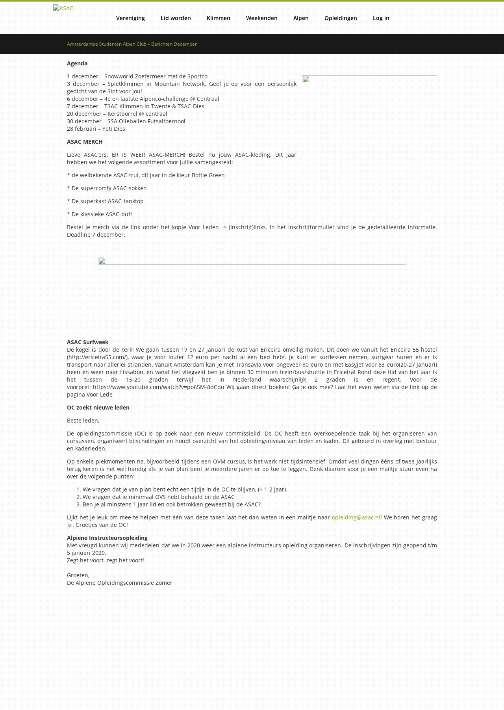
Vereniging (130, 18)
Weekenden (262, 18)
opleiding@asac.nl (356, 517)
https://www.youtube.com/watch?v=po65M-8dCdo (158, 387)
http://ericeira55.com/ (97, 357)
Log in (381, 18)
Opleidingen (340, 18)
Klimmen (218, 18)
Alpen (301, 18)
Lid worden (176, 18)
